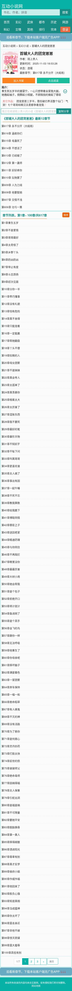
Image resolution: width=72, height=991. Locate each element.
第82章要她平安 (10, 820)
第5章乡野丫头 (9, 252)
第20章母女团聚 (10, 363)
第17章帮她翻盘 (10, 340)
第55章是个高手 (10, 621)
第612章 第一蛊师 (11, 163)
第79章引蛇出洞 (10, 798)
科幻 (7, 29)
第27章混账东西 (10, 414)
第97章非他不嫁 (10, 930)
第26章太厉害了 (10, 407)
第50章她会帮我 (10, 584)
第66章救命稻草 (10, 702)
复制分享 (64, 111)
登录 (65, 29)
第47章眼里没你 (10, 562)
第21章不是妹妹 (10, 370)
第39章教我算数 (10, 503)
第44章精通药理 (10, 539)
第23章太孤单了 (10, 385)
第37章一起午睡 (10, 488)
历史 (54, 22)
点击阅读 (53, 80)
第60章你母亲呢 (10, 657)
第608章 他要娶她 (11, 192)
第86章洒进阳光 (10, 849)
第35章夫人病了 (10, 473)
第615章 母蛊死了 (11, 140)
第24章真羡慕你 (10, 392)
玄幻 (18, 22)
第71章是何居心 (10, 739)
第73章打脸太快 (10, 753)
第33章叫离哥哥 (10, 458)
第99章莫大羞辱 (10, 945)
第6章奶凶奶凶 (9, 259)
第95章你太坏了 (10, 915)
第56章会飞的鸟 (10, 628)
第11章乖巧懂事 (10, 296)
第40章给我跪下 (10, 510)
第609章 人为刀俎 (11, 185)
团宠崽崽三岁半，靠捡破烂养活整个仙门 (39, 101)
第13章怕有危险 (10, 311)
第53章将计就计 (10, 606)
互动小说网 (12, 6)
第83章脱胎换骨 (10, 827)
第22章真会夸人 (10, 377)
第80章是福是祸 (10, 805)
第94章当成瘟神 (10, 908)
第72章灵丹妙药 (10, 746)
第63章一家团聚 (10, 680)
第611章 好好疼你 (11, 170)
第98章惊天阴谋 (10, 938)
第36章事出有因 (10, 481)
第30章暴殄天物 (10, 436)
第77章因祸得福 (10, 783)
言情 (18, 29)
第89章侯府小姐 (10, 871)
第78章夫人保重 (10, 790)
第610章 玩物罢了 (11, 177)
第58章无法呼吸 (10, 643)
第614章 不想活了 (11, 148)
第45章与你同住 (10, 547)
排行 (42, 29)
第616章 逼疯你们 (11, 133)
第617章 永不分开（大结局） (49, 72)
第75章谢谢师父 (10, 768)
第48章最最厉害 (10, 569)
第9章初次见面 (9, 281)
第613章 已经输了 (11, 155)
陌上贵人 (33, 59)
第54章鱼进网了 (10, 613)
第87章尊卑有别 (10, 856)
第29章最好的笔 (10, 429)
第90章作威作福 (10, 879)
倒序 (66, 215)
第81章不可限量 (10, 812)
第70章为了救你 (10, 731)
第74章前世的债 (10, 761)
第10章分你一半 (10, 289)
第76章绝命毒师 (10, 775)
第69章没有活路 (10, 724)
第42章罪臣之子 (10, 525)
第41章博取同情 (10, 517)
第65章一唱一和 (10, 694)
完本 (54, 29)
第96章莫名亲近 (10, 923)
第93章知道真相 (10, 901)
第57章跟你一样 (10, 635)
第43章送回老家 (10, 532)
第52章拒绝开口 (10, 598)
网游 (65, 22)
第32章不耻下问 (10, 451)
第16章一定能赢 (10, 333)
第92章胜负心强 (10, 893)
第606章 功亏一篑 (11, 207)
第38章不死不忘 (10, 495)
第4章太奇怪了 (9, 245)
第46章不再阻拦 (10, 554)
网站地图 (36, 985)
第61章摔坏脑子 (10, 665)
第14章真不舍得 (10, 318)
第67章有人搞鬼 (10, 709)
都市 (42, 22)
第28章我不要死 (10, 422)
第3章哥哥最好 (9, 237)
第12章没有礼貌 (10, 304)
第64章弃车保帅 (10, 687)
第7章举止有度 (9, 267)
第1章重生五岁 (9, 222)
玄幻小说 (23, 46)
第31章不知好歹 (10, 444)
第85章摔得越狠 (10, 842)
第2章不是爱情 (9, 230)
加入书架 (18, 80)
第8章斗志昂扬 (9, 274)
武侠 (30, 22)
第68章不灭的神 (10, 716)
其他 (30, 29)
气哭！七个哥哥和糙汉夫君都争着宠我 (35, 103)
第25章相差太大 (10, 399)
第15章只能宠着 (10, 326)
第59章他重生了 (10, 650)
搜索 (65, 12)
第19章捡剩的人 (10, 355)
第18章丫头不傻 (10, 348)
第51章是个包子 (10, 591)
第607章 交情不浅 (11, 199)
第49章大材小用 (10, 576)
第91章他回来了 (10, 886)
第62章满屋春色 (10, 672)
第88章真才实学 (10, 864)
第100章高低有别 (11, 952)
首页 (7, 22)
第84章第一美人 (10, 834)
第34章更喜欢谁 (10, 466)
